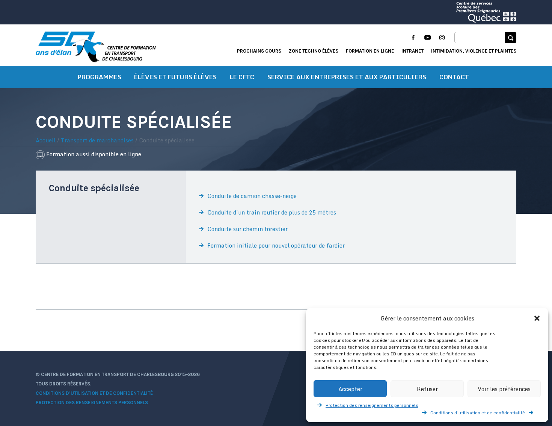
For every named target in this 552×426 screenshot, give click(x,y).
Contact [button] (454, 77)
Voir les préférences (504, 388)
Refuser (427, 388)
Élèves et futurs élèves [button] (175, 77)
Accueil (46, 140)
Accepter (350, 388)
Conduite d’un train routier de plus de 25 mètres (271, 212)
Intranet (412, 51)
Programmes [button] (99, 77)
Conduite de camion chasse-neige (252, 195)
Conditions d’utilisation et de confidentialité (477, 412)
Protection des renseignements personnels (372, 405)
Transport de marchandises (97, 140)
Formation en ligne (370, 51)
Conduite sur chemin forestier (247, 228)
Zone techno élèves (313, 51)
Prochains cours (259, 51)
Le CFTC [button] (242, 77)
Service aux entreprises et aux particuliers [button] (346, 77)
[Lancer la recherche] (510, 37)
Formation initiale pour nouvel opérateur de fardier (276, 245)
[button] (537, 318)
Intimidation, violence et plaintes (473, 51)
